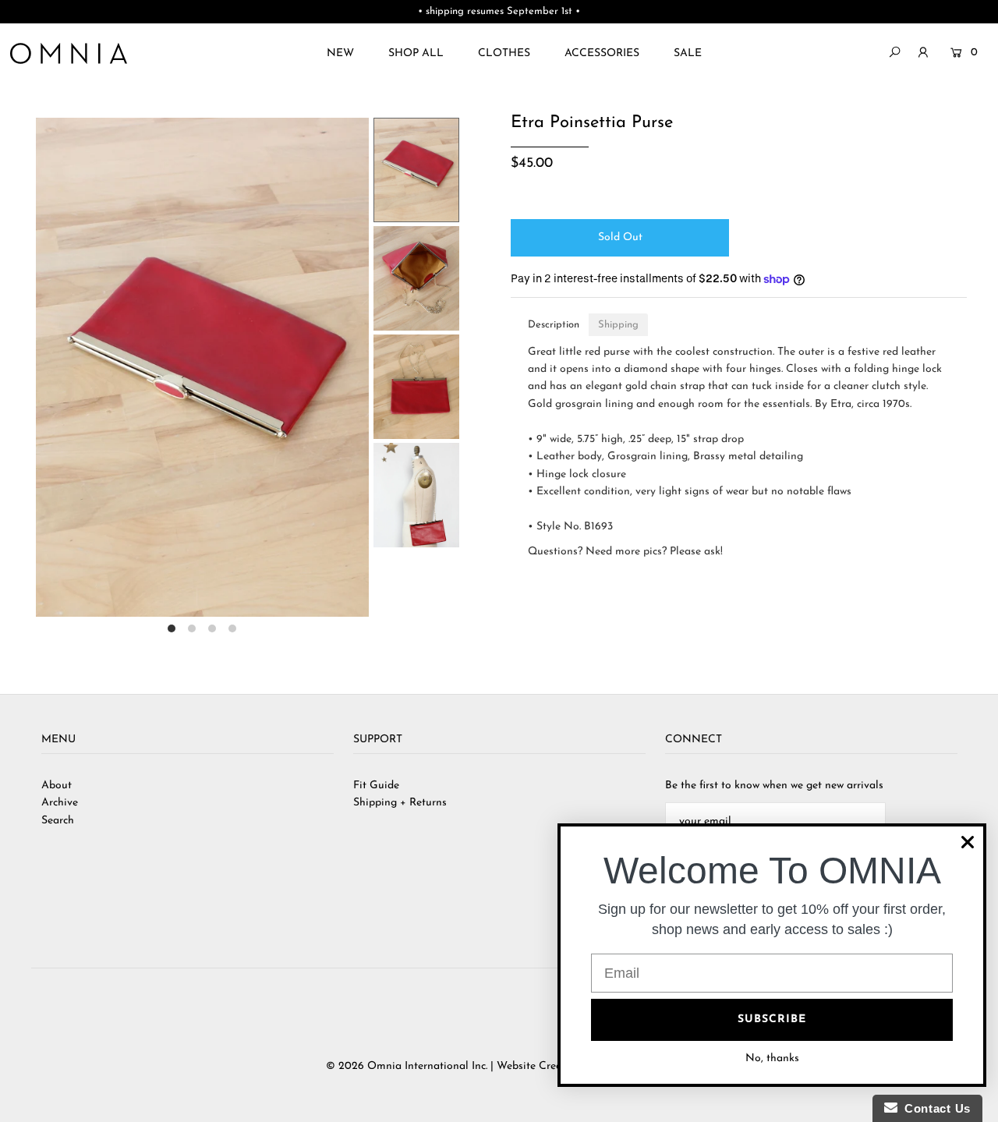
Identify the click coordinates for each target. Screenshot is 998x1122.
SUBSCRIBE (772, 1019)
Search (57, 820)
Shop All (416, 53)
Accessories (601, 53)
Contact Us (934, 1108)
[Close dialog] (967, 842)
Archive (59, 803)
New (340, 53)
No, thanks (772, 1058)
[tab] (553, 324)
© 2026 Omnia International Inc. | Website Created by (461, 1066)
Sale (688, 53)
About (56, 785)
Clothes (504, 53)
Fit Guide (376, 785)
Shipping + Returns (400, 803)
